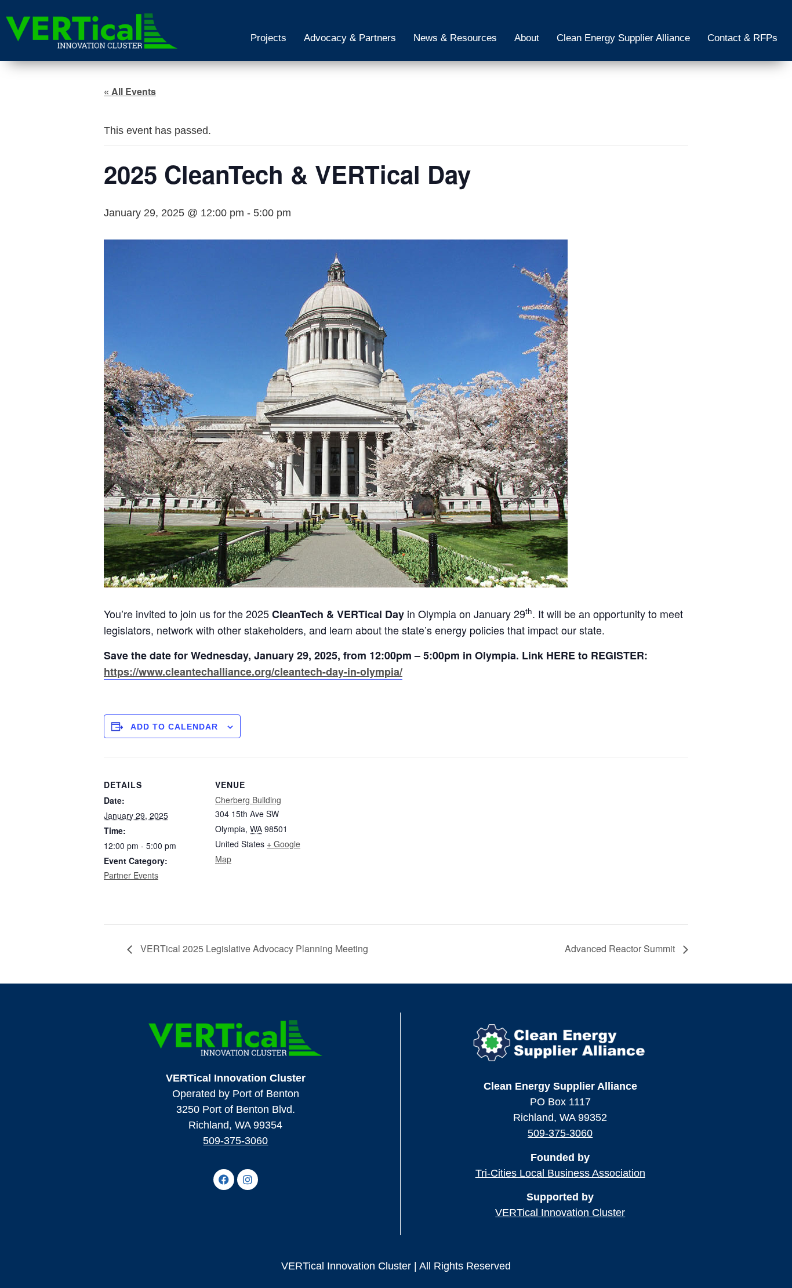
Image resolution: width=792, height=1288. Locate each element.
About (526, 37)
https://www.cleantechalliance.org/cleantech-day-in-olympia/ (253, 671)
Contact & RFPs (742, 37)
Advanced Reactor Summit (621, 948)
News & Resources (455, 37)
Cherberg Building (248, 800)
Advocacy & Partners (350, 37)
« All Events (130, 91)
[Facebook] (223, 1179)
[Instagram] (247, 1179)
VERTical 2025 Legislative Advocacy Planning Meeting (253, 948)
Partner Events (131, 875)
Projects (268, 37)
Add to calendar (174, 726)
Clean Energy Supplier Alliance (623, 37)
